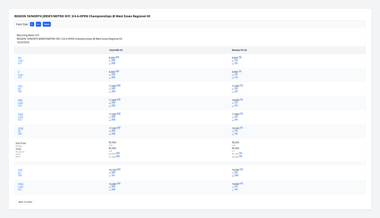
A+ (38, 24)
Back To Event (25, 201)
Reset (47, 24)
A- (32, 24)
